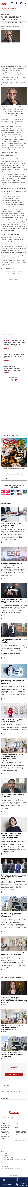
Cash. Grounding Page (21, 1148)
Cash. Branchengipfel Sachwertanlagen (12, 1165)
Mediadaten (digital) (20, 1140)
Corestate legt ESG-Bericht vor (11, 563)
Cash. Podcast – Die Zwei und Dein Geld (11, 1169)
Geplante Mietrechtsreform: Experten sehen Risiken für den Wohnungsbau (12, 914)
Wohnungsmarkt (6, 174)
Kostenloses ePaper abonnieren (14, 474)
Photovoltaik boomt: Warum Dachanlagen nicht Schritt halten (14, 356)
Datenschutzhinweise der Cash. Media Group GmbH (21, 1133)
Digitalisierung (5, 1134)
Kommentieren (14, 280)
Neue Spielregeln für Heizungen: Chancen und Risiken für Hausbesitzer (12, 681)
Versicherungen (5, 1125)
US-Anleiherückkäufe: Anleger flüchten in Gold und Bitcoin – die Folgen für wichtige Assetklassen (14, 343)
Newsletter (18, 1144)
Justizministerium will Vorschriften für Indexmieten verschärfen (13, 953)
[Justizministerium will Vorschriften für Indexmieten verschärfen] (14, 943)
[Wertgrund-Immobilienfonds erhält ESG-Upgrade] (14, 785)
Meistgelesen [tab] (11, 334)
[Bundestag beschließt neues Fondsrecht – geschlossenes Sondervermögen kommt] (14, 824)
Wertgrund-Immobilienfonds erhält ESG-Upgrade (13, 795)
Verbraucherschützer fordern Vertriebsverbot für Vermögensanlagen (11, 525)
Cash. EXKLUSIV (5, 1155)
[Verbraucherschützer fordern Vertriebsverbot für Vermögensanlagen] (14, 514)
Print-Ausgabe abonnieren (14, 479)
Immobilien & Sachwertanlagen (6, 1132)
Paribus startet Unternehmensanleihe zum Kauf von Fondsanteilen (14, 368)
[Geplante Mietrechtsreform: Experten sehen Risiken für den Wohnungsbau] (14, 903)
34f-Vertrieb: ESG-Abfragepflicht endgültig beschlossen (12, 721)
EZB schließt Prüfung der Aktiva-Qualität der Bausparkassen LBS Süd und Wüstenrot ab (13, 601)
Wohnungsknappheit (15, 228)
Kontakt (17, 1138)
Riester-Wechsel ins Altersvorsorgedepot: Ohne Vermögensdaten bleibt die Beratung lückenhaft (14, 999)
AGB (16, 1129)
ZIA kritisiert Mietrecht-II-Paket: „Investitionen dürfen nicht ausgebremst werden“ (12, 756)
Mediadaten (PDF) (19, 1142)
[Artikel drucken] (14, 273)
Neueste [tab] (3, 334)
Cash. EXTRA (4, 1153)
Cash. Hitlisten (5, 1166)
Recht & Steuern (5, 1136)
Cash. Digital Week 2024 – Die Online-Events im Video (13, 1160)
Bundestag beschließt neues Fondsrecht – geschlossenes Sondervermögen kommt (11, 835)
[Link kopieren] (8, 273)
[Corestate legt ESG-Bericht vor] (14, 554)
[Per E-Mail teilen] (19, 273)
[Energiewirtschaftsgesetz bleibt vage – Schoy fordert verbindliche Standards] (14, 630)
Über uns (17, 1146)
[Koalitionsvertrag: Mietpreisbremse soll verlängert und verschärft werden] (14, 865)
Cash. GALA (4, 1163)
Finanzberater (5, 1127)
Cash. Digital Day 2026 (7, 1157)
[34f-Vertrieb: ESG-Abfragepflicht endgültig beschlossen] (14, 710)
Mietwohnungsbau (6, 148)
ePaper (16, 1127)
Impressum (18, 1136)
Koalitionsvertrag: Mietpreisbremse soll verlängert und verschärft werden (13, 876)
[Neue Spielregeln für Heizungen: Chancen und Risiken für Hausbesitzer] (14, 671)
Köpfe (2, 1138)
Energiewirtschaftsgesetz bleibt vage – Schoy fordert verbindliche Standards (14, 640)
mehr (7, 348)
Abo (16, 1125)
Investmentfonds (5, 1129)
